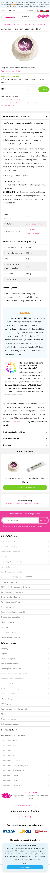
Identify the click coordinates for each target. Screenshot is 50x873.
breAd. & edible (14, 100)
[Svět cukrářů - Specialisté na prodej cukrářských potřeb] (8, 16)
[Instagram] (25, 817)
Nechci (25, 863)
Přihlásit (43, 520)
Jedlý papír (41, 24)
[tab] (25, 116)
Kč (6, 10)
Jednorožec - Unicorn (35, 224)
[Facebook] (19, 817)
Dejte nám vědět (19, 421)
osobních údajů (27, 526)
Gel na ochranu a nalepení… (36, 478)
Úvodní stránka (6, 24)
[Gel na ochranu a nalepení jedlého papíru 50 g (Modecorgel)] (36, 466)
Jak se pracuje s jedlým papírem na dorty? (22, 503)
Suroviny (17, 24)
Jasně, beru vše (25, 867)
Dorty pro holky (33, 233)
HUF (14, 10)
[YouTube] (30, 817)
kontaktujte (36, 343)
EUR (9, 10)
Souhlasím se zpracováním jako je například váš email (25, 527)
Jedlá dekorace (28, 24)
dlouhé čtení (29, 856)
